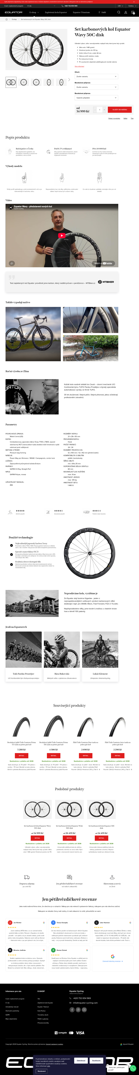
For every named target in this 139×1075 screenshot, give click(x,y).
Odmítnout (81, 1060)
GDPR (8, 1015)
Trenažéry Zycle (43, 1015)
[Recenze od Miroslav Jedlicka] (26, 958)
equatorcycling (78, 1009)
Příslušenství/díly (43, 1023)
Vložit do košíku (120, 110)
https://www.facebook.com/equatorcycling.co (72, 1009)
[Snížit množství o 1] (95, 110)
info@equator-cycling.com (85, 1002)
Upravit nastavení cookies (54, 1044)
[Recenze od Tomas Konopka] (69, 931)
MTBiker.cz (90, 283)
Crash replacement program (13, 6)
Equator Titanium (43, 1007)
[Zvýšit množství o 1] (104, 110)
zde (48, 1066)
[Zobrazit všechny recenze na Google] (112, 958)
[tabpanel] (22, 744)
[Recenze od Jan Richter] (26, 931)
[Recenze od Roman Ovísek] (69, 958)
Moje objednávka (11, 1019)
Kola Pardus (42, 1011)
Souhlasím (96, 1060)
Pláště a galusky (43, 1019)
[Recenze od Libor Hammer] (112, 931)
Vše (39, 999)
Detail (21, 756)
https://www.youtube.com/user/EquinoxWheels (84, 1009)
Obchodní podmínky (12, 1011)
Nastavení (42, 1071)
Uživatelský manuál (12, 1007)
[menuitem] (34, 12)
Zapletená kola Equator (45, 1003)
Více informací (79, 66)
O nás (29, 6)
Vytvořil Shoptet (128, 1044)
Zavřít (87, 118)
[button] (133, 1068)
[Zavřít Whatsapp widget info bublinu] (107, 1065)
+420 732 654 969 (82, 998)
